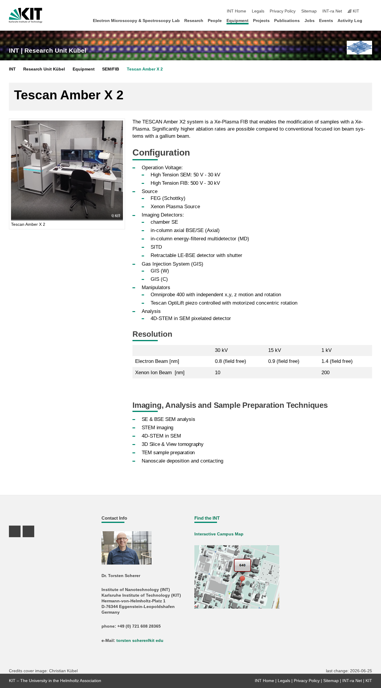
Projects (261, 20)
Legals (258, 11)
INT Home (236, 11)
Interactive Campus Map (218, 534)
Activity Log (350, 20)
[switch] (370, 11)
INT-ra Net (332, 11)
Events (326, 20)
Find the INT (207, 518)
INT (12, 69)
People (215, 20)
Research (193, 20)
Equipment (238, 20)
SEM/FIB (110, 69)
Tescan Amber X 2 (145, 69)
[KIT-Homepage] (25, 15)
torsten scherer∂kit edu (139, 640)
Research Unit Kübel (44, 69)
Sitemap (309, 11)
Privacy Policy (283, 11)
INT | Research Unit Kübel (47, 50)
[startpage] (370, 20)
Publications (287, 20)
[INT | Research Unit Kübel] (359, 47)
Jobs (310, 20)
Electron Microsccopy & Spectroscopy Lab (136, 20)
